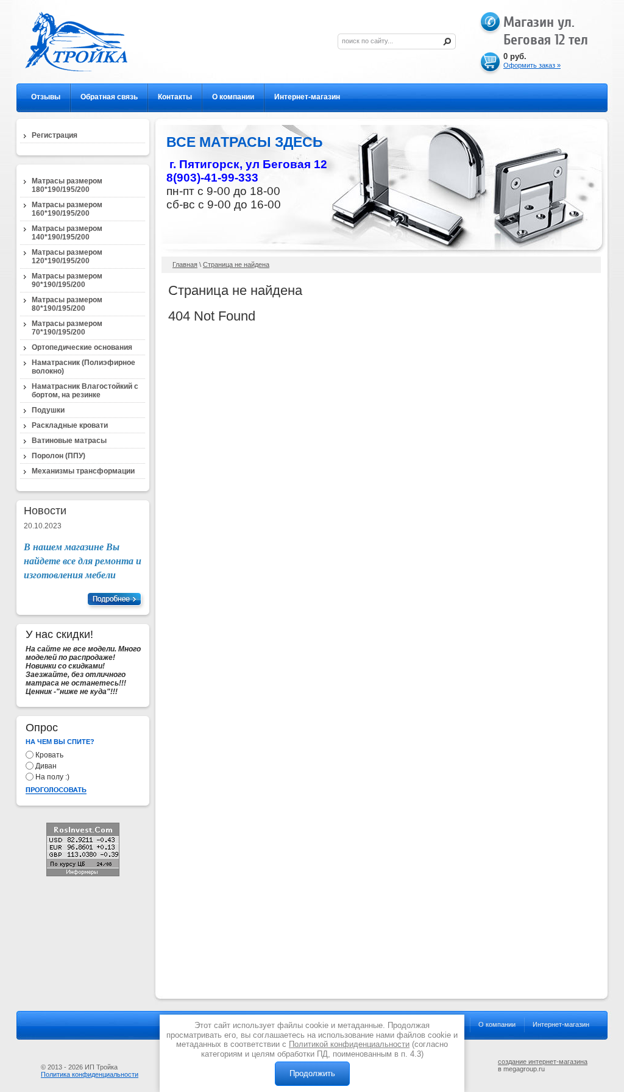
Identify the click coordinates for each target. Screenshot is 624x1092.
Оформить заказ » (532, 65)
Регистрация (54, 135)
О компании (233, 97)
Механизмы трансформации (83, 471)
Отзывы (45, 97)
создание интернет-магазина (542, 1061)
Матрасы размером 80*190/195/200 (67, 304)
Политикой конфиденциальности (349, 1044)
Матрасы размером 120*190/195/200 (67, 256)
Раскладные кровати (70, 425)
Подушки (48, 410)
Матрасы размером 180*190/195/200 (67, 185)
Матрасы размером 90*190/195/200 (67, 280)
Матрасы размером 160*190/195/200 (67, 209)
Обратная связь (109, 97)
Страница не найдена (236, 264)
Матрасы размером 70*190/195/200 (67, 327)
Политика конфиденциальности (89, 1074)
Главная (184, 264)
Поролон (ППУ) (58, 456)
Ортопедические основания (82, 347)
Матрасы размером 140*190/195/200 (67, 232)
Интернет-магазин (307, 97)
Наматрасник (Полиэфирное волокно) (83, 366)
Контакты (175, 97)
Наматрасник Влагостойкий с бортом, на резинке (85, 390)
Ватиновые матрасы (69, 440)
